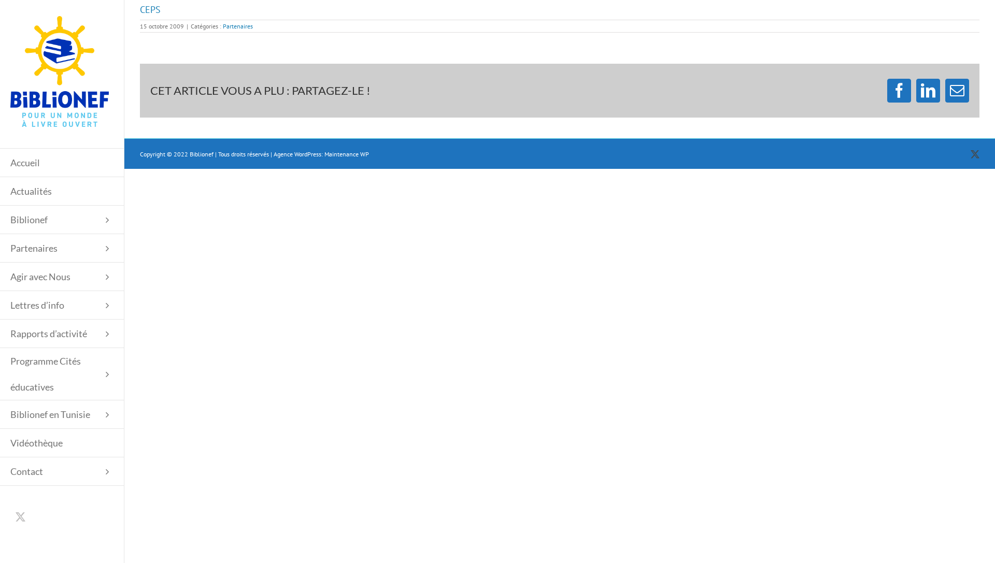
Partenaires (238, 26)
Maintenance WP (346, 154)
